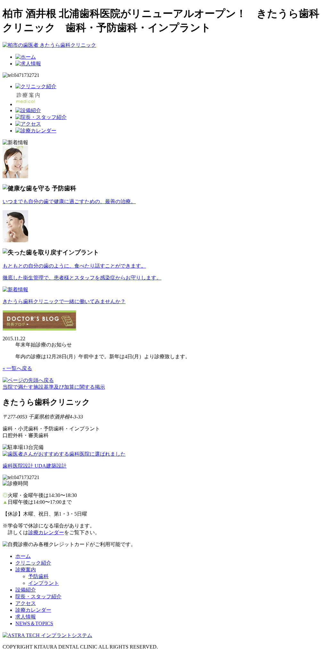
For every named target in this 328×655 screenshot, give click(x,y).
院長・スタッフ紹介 (38, 596)
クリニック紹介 (33, 563)
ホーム (23, 556)
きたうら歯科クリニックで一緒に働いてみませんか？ (64, 301)
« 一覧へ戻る (17, 368)
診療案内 (25, 569)
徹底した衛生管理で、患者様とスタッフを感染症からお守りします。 (82, 277)
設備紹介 (25, 590)
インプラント (43, 583)
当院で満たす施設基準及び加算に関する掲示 (54, 387)
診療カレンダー (46, 532)
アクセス (25, 603)
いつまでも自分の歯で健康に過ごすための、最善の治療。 (69, 201)
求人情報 (25, 616)
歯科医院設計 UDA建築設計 (35, 465)
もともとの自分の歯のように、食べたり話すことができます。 (74, 266)
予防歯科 (38, 576)
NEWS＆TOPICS (34, 623)
